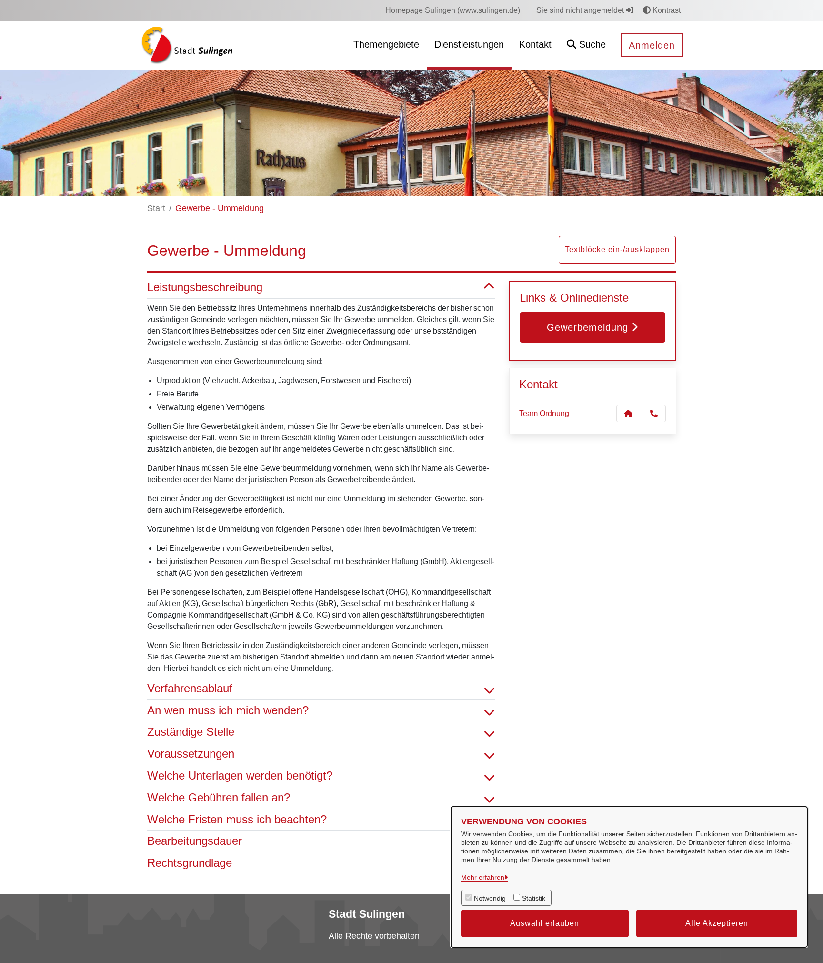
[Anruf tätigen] (654, 413)
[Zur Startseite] (187, 45)
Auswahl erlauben (544, 923)
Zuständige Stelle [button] (190, 731)
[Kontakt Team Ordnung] (628, 413)
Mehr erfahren (482, 877)
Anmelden (652, 45)
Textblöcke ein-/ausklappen (617, 249)
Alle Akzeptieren (716, 923)
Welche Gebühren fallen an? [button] (218, 797)
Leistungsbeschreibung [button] (204, 287)
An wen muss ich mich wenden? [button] (228, 710)
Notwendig (490, 898)
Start (156, 208)
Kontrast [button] (666, 10)
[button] (586, 45)
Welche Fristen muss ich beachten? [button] (237, 819)
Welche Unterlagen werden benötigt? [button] (239, 775)
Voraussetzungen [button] (190, 753)
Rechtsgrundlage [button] (189, 862)
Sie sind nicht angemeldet (581, 10)
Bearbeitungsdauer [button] (194, 840)
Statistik (533, 898)
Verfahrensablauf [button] (189, 688)
